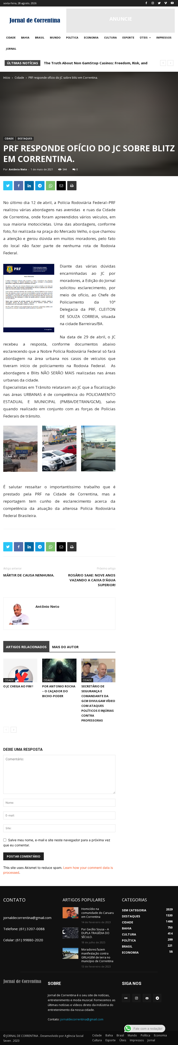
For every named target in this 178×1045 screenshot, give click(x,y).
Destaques (25, 138)
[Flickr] (126, 998)
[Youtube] (172, 3)
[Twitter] (159, 3)
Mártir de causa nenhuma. (28, 575)
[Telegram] (39, 185)
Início (6, 78)
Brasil (120, 1035)
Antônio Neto (18, 169)
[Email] (61, 185)
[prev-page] (6, 730)
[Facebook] (146, 3)
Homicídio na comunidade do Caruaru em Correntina (97, 913)
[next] (170, 63)
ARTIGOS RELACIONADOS (26, 647)
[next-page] (13, 730)
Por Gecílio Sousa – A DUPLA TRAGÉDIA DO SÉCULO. (95, 933)
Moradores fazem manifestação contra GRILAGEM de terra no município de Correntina (97, 955)
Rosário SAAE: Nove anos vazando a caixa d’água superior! (91, 580)
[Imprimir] (71, 185)
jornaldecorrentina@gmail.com (81, 1019)
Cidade (19, 78)
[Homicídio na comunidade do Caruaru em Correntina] (70, 912)
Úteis (122, 1040)
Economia (160, 1035)
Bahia (109, 1035)
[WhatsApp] (50, 185)
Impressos (137, 1040)
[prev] (163, 63)
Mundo (132, 1035)
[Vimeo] (165, 3)
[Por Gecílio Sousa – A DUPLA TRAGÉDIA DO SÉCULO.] (70, 933)
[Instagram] (153, 3)
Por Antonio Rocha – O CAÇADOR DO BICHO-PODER (58, 691)
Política (145, 1035)
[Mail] (147, 998)
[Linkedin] (29, 185)
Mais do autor (65, 647)
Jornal (151, 1040)
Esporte (110, 1040)
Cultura (97, 1040)
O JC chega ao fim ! (18, 686)
